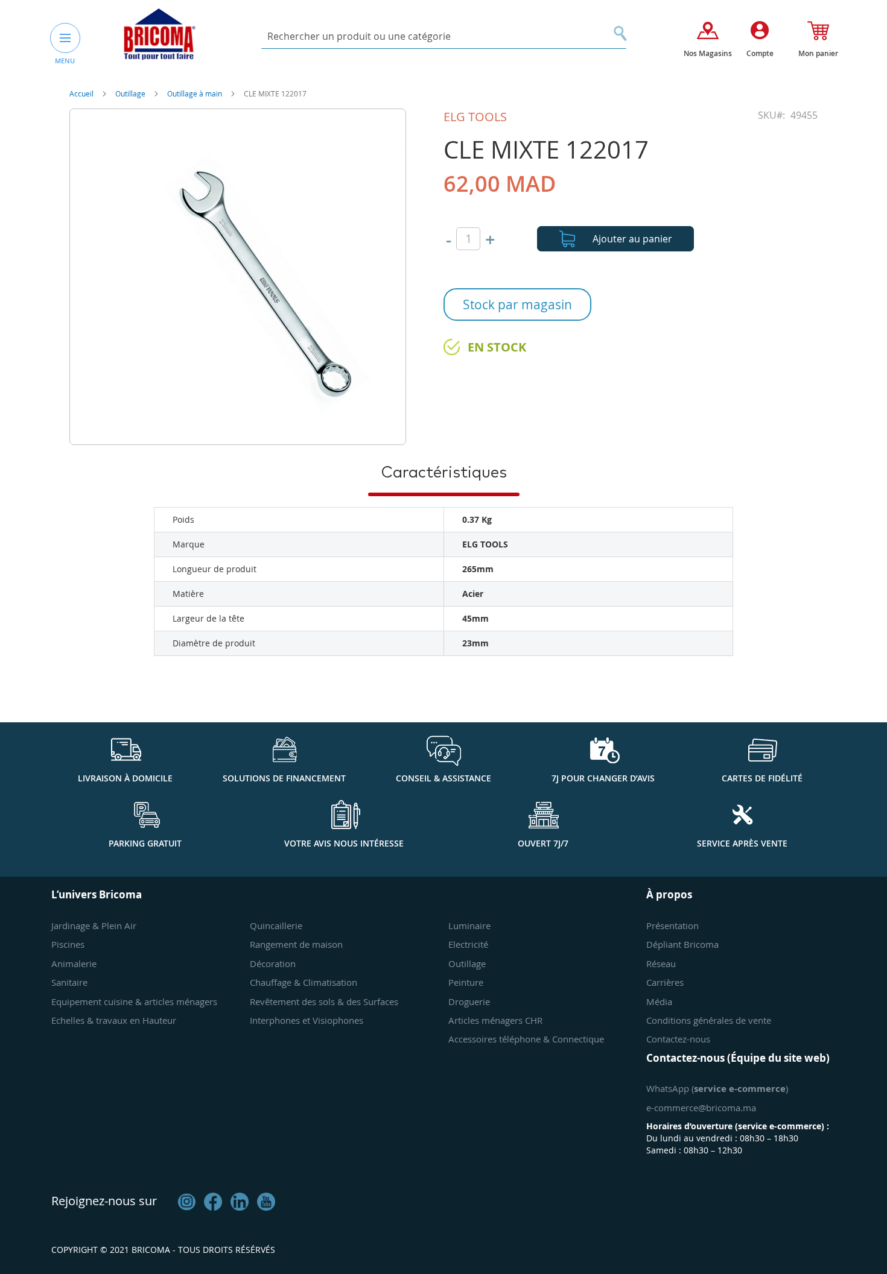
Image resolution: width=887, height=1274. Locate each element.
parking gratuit (145, 843)
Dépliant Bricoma (682, 944)
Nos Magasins (708, 53)
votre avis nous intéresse (344, 843)
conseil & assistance (443, 778)
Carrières (665, 982)
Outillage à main (195, 93)
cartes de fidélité (762, 778)
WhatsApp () (717, 1088)
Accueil (82, 93)
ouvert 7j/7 (543, 843)
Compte (760, 53)
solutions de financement (284, 778)
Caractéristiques (444, 473)
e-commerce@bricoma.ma (701, 1108)
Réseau (661, 963)
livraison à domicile (125, 778)
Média (659, 1001)
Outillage (131, 93)
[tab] (444, 472)
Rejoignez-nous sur (104, 1201)
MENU (65, 60)
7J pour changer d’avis (603, 778)
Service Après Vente (742, 843)
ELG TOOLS (475, 117)
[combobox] (443, 36)
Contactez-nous (678, 1039)
